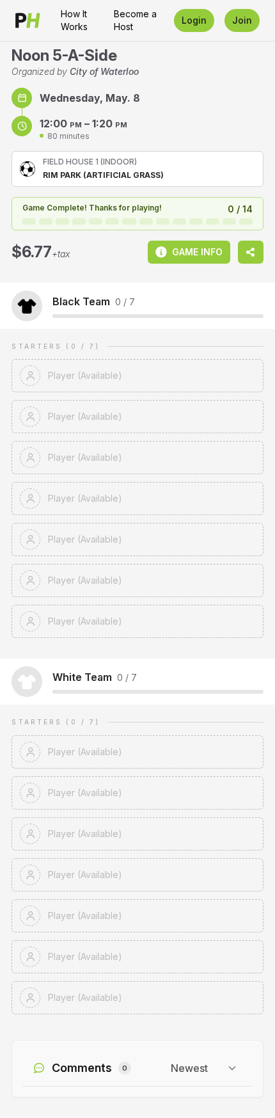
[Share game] (250, 252)
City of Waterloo (104, 71)
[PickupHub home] (27, 20)
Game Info (197, 251)
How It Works (74, 20)
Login (194, 20)
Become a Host (135, 20)
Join (242, 20)
